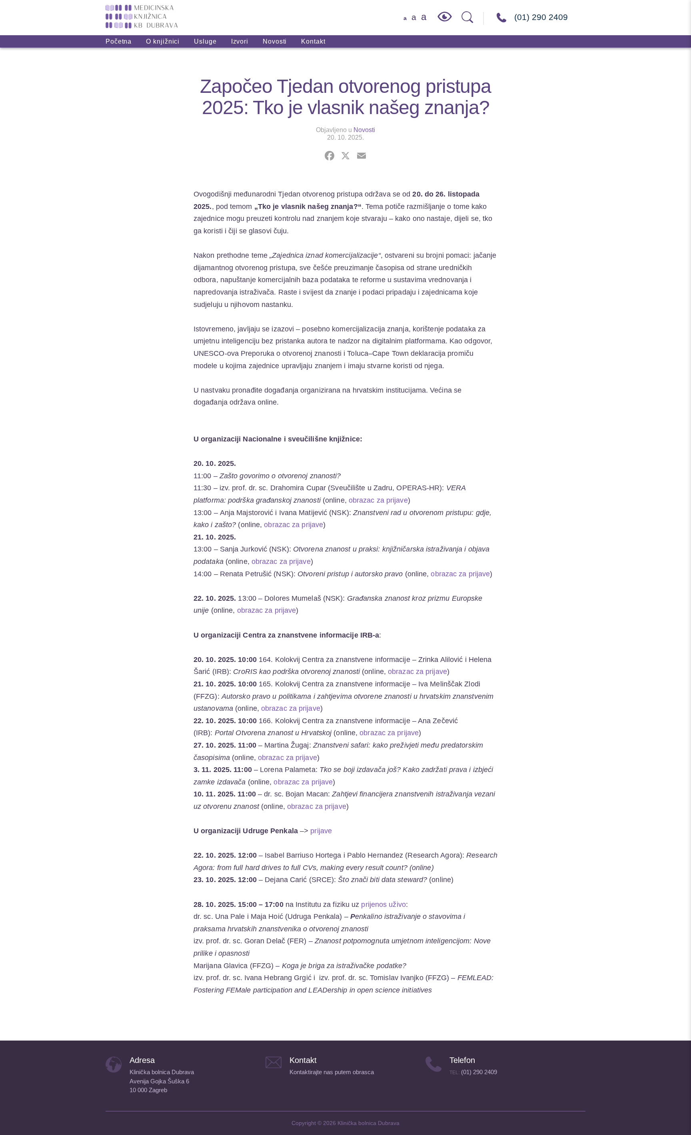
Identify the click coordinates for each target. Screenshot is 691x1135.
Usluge (205, 41)
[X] (345, 156)
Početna (119, 41)
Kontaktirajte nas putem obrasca (332, 1072)
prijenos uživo (383, 904)
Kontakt (313, 41)
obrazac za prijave (378, 500)
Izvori (239, 41)
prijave (321, 831)
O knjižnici (163, 41)
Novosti (275, 41)
